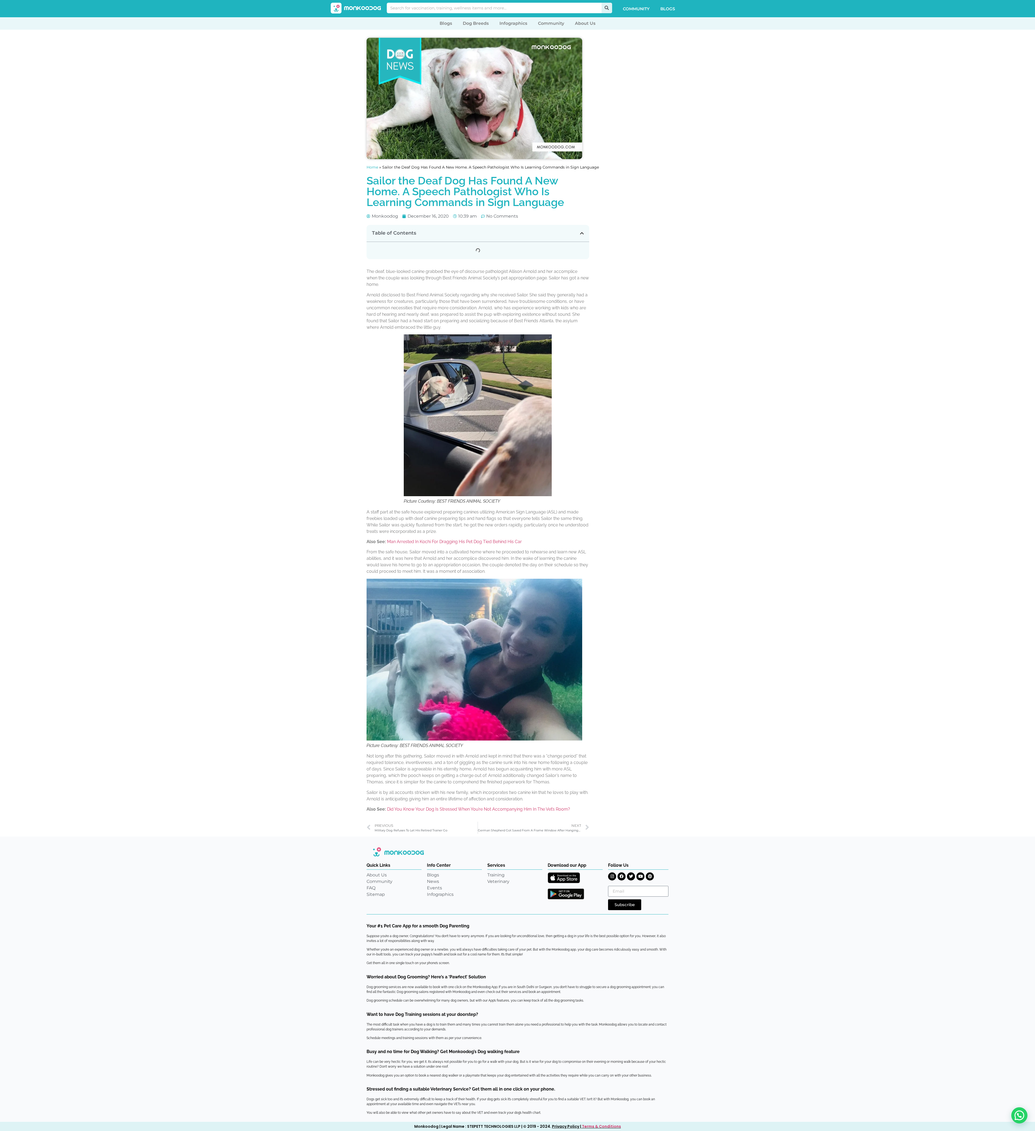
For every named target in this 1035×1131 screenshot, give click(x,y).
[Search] (607, 8)
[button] (582, 233)
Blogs (667, 8)
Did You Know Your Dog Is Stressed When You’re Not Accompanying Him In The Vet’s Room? (478, 809)
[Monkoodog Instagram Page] (612, 876)
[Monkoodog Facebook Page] (621, 876)
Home (372, 167)
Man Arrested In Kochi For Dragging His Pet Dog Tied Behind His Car (454, 541)
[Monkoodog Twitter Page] (631, 876)
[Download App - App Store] (564, 877)
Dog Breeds (476, 23)
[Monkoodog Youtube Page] (640, 876)
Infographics (513, 23)
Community (636, 8)
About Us (585, 23)
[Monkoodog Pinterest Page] (650, 876)
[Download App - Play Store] (566, 894)
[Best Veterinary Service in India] (356, 8)
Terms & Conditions (601, 1126)
